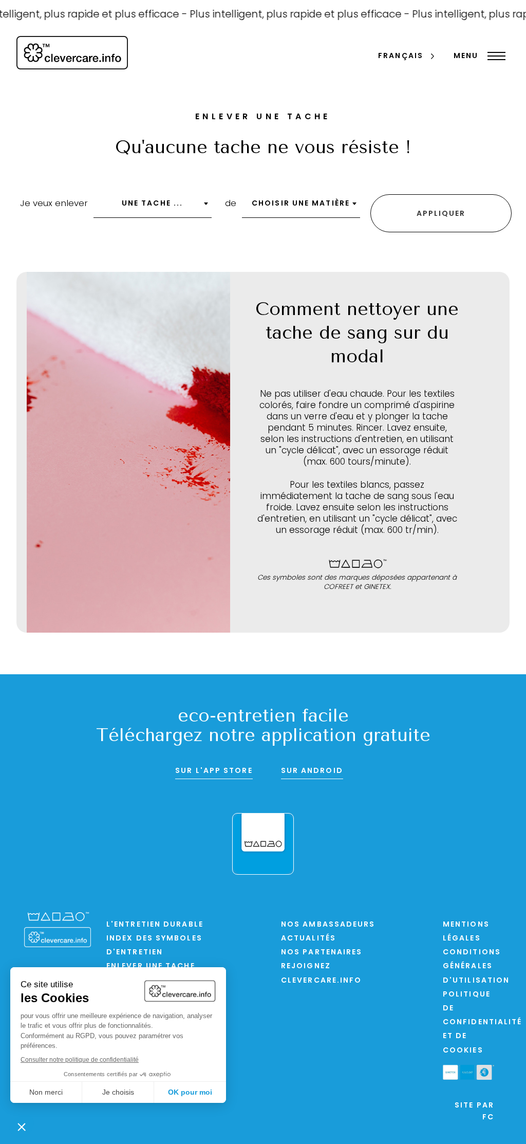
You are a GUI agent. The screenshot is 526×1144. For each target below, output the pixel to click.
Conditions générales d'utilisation (476, 966)
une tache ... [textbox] (152, 204)
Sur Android (312, 771)
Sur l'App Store (214, 771)
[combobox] (152, 207)
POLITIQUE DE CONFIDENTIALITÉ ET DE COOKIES (482, 1023)
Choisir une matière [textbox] (301, 204)
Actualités (308, 939)
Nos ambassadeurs (328, 925)
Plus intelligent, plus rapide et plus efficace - (288, 15)
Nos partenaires (322, 952)
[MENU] (493, 56)
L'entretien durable (154, 925)
